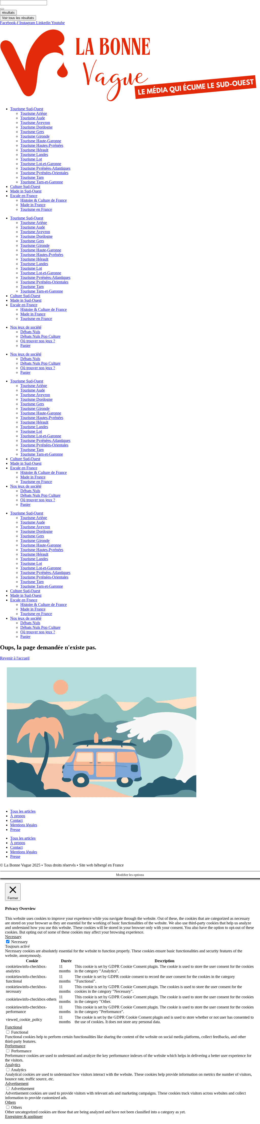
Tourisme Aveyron (35, 122)
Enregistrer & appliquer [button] (24, 1116)
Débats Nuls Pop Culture (40, 336)
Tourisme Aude (32, 118)
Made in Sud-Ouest (25, 191)
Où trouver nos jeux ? (37, 341)
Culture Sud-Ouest (25, 186)
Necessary (19, 942)
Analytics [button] (12, 1065)
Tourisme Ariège (33, 113)
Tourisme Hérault (34, 150)
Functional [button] (13, 1027)
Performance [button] (15, 1046)
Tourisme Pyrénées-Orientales (44, 173)
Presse (15, 829)
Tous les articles (23, 811)
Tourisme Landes (34, 154)
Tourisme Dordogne (36, 127)
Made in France (32, 205)
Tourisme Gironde (35, 136)
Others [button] (10, 1102)
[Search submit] (2, 9)
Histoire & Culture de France (43, 200)
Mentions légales (23, 825)
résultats (8, 12)
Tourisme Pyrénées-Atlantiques (45, 168)
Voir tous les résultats (18, 18)
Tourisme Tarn (32, 177)
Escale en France (23, 196)
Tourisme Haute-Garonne (40, 141)
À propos (17, 816)
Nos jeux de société (25, 327)
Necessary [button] (13, 937)
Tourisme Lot (31, 159)
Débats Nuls (30, 332)
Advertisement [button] (16, 1083)
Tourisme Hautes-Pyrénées (41, 145)
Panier (25, 345)
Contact (16, 820)
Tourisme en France (36, 209)
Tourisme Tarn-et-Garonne (41, 182)
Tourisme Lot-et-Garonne (40, 164)
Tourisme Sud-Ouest (26, 109)
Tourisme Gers (32, 132)
